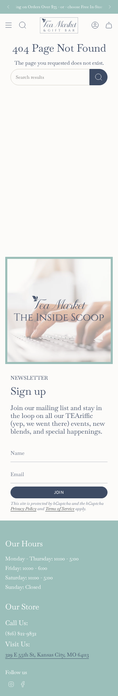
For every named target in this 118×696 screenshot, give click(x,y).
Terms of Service (59, 508)
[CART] (109, 25)
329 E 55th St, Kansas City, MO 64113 (47, 654)
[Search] (98, 77)
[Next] (110, 7)
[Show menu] (8, 25)
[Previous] (8, 7)
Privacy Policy (23, 508)
